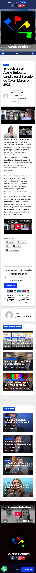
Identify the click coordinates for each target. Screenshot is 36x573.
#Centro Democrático (18, 98)
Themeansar (18, 569)
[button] (29, 53)
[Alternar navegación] (16, 53)
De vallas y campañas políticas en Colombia (11, 298)
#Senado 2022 (16, 101)
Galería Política (18, 46)
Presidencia (15, 338)
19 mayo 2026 (12, 469)
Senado (6, 64)
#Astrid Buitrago (16, 96)
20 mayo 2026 (12, 447)
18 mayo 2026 (12, 490)
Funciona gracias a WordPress (12, 567)
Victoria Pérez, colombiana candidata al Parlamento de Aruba (24, 299)
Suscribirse (11, 285)
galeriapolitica (18, 90)
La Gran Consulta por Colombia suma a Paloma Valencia (16, 385)
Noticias (7, 359)
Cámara (7, 338)
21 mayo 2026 (12, 425)
